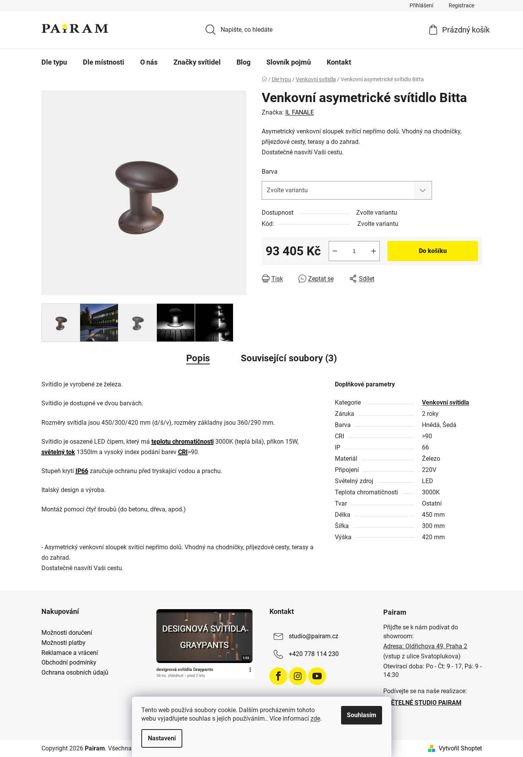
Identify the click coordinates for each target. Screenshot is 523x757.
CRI (183, 452)
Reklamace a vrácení (69, 652)
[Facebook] (278, 676)
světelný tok (58, 452)
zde (315, 718)
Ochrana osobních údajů (74, 672)
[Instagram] (298, 676)
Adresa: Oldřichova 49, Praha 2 (425, 646)
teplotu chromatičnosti (182, 441)
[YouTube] (317, 676)
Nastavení (162, 738)
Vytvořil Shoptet (460, 748)
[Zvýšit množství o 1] (373, 251)
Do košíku (433, 251)
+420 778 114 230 (314, 654)
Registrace (461, 5)
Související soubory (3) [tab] (289, 358)
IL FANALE (299, 112)
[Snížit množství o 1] (335, 251)
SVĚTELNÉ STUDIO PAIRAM (422, 702)
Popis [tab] (198, 358)
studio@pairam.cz (313, 636)
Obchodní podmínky (68, 662)
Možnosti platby (63, 642)
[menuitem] (54, 62)
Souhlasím (361, 715)
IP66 (81, 471)
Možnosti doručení (66, 632)
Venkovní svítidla (445, 402)
